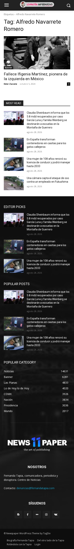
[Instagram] (46, 514)
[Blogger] (18, 514)
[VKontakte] (55, 514)
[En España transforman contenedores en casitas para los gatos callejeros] (14, 145)
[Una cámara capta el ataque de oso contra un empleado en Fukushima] (14, 183)
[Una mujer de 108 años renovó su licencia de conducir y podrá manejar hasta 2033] (14, 164)
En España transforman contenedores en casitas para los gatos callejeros (46, 143)
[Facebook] (27, 514)
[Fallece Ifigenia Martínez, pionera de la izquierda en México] (37, 52)
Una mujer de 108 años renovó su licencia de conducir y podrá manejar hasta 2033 (48, 162)
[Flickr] (37, 514)
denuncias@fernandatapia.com (35, 488)
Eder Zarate (10, 83)
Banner (8, 67)
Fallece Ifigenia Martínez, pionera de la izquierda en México (36, 76)
